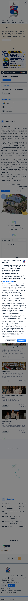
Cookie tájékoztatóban (8, 281)
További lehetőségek (11, 340)
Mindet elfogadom (21, 340)
